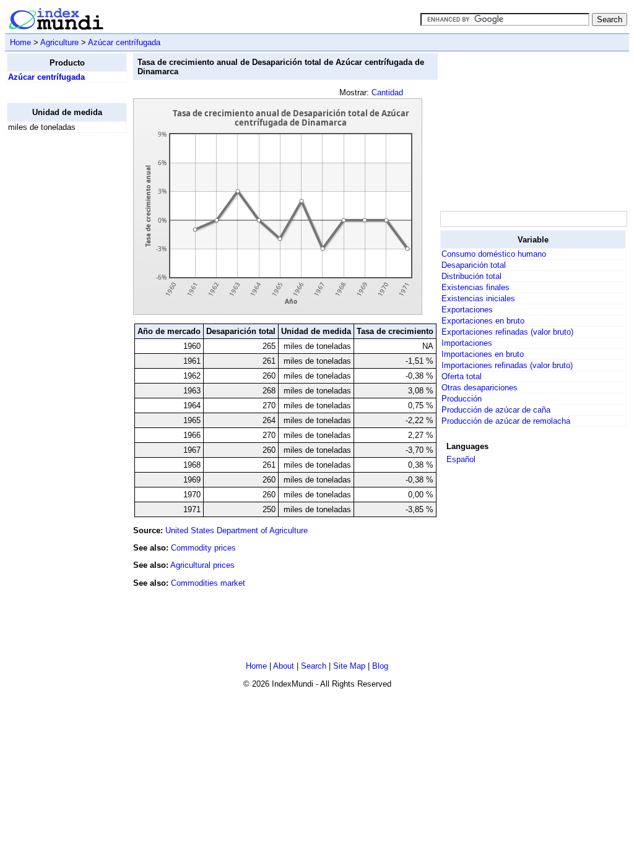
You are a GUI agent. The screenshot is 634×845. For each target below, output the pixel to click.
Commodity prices (203, 547)
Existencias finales (475, 287)
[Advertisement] (56, 328)
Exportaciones (467, 309)
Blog (380, 666)
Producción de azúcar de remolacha (505, 421)
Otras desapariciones (479, 387)
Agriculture (59, 42)
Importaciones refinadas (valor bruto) (507, 365)
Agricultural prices (202, 565)
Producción (461, 398)
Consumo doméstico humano (493, 254)
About (283, 666)
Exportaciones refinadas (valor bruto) (507, 332)
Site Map (349, 666)
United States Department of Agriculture (236, 530)
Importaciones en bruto (482, 354)
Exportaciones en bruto (482, 320)
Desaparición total (473, 265)
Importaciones (466, 343)
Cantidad (387, 92)
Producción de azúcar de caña (495, 409)
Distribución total (471, 276)
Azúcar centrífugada (124, 42)
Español (461, 459)
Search (313, 666)
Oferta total (461, 376)
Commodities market (208, 583)
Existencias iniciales (478, 298)
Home (20, 42)
